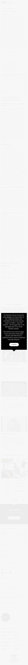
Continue (14, 344)
